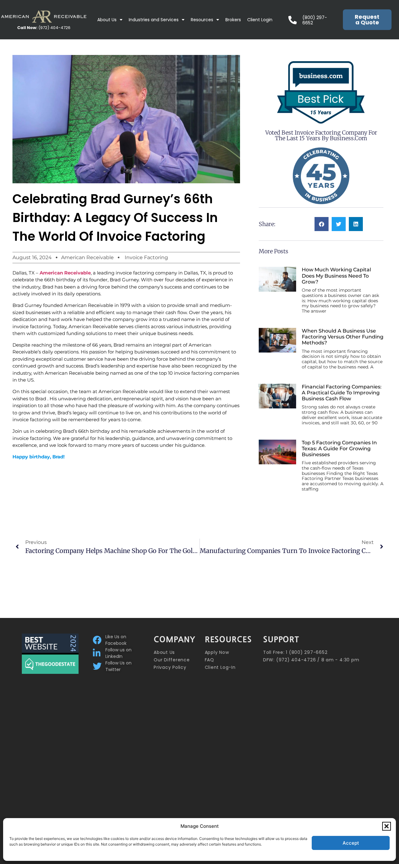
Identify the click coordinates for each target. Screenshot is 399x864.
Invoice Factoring (146, 257)
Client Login (259, 20)
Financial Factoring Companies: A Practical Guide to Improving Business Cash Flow (342, 393)
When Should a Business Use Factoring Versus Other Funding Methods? (342, 337)
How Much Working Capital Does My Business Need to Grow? (336, 275)
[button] (386, 826)
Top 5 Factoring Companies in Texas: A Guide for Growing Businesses (339, 448)
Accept (351, 843)
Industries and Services (154, 20)
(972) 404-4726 (43, 28)
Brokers (233, 20)
